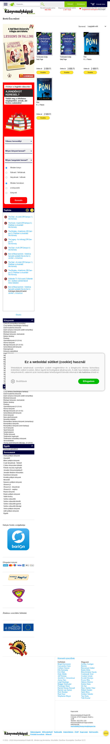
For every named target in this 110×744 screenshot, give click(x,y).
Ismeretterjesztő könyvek (12, 347)
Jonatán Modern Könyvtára (13, 473)
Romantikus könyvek (11, 424)
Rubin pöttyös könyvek (11, 494)
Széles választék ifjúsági (12, 506)
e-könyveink (15, 188)
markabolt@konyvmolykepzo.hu (83, 726)
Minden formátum (17, 183)
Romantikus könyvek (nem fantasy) (16, 426)
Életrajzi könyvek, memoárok (13, 334)
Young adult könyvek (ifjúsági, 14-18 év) (18, 443)
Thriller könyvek (9, 434)
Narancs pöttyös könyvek (12, 482)
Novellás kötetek (9, 419)
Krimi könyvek (8, 415)
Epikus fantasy (8, 336)
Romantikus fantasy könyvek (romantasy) (18, 421)
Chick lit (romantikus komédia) (14, 323)
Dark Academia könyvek (12, 328)
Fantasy (6, 338)
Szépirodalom (8, 432)
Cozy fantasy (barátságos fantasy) (15, 326)
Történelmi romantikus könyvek (14, 438)
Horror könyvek (9, 343)
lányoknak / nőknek (17, 177)
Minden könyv (15, 168)
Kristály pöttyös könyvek (12, 477)
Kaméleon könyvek (10, 475)
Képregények (8, 349)
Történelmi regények (11, 436)
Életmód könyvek (9, 332)
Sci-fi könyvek (8, 428)
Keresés (18, 200)
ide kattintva (84, 372)
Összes (18, 315)
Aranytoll (6, 458)
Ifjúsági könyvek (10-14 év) (13, 345)
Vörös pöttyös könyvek (11, 509)
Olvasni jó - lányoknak (11, 487)
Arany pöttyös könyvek (11, 456)
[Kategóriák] (106, 733)
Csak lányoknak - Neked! (12, 463)
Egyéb (5, 513)
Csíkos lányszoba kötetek (12, 465)
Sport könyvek (8, 430)
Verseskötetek (8, 441)
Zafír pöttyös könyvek (11, 511)
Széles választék (9, 499)
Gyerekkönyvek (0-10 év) (12, 340)
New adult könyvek (10, 417)
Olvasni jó (7, 485)
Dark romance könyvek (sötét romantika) (18, 330)
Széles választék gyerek (12, 504)
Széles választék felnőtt (12, 501)
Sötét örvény (8, 497)
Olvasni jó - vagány (10, 489)
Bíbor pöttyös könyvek (11, 460)
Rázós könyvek (9, 492)
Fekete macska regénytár (12, 468)
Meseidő (6, 480)
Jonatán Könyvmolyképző (12, 470)
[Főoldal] (12, 4)
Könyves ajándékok (10, 351)
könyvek (13, 193)
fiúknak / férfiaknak (17, 172)
